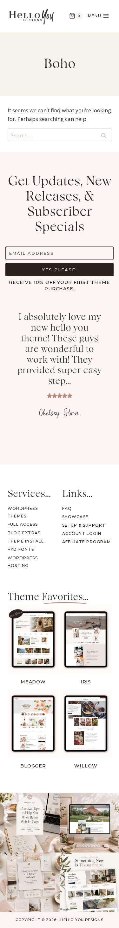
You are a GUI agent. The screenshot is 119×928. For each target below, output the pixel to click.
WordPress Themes (23, 512)
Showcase (75, 516)
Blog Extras (24, 532)
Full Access (23, 524)
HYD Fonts (21, 549)
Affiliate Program (86, 541)
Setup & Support (84, 525)
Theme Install (26, 541)
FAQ (67, 508)
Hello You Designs (81, 920)
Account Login (82, 533)
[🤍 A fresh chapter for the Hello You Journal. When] (30, 882)
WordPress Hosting (23, 562)
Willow (85, 766)
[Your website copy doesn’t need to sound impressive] (30, 822)
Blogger (33, 766)
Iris (86, 682)
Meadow (33, 682)
